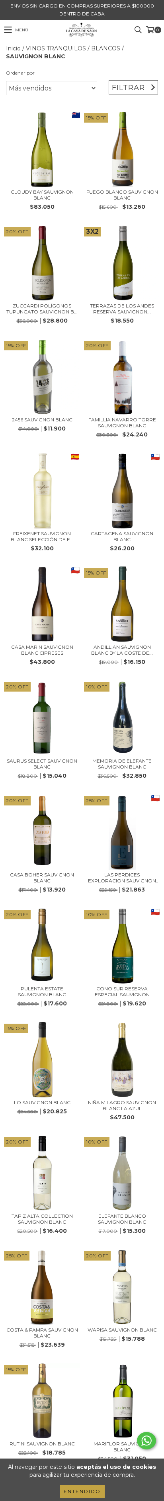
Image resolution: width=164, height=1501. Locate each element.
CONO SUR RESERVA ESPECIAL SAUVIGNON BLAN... (122, 991)
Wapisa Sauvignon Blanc (122, 1330)
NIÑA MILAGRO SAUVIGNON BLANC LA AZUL (122, 1105)
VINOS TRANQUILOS (56, 48)
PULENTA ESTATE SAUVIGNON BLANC (42, 991)
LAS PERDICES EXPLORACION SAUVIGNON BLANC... (122, 878)
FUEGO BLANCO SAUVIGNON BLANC (122, 195)
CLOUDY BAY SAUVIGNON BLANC (42, 195)
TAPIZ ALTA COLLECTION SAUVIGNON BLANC (42, 1219)
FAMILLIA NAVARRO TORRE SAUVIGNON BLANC (122, 423)
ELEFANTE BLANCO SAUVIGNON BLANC (122, 1219)
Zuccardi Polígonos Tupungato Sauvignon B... (42, 309)
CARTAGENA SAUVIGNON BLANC (122, 536)
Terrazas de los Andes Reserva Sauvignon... (122, 309)
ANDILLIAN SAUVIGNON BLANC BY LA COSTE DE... (122, 650)
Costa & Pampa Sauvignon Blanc (42, 1333)
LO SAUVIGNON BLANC (42, 1102)
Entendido (82, 1491)
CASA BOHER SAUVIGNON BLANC (42, 878)
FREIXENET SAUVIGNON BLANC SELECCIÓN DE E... (42, 536)
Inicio (13, 48)
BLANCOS (105, 48)
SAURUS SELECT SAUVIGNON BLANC (42, 764)
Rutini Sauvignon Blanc (42, 1444)
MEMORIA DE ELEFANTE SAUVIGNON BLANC (122, 764)
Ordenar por (20, 73)
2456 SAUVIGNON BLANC (42, 420)
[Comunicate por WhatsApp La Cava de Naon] (146, 1440)
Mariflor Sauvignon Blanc (122, 1447)
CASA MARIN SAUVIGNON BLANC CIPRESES (42, 650)
